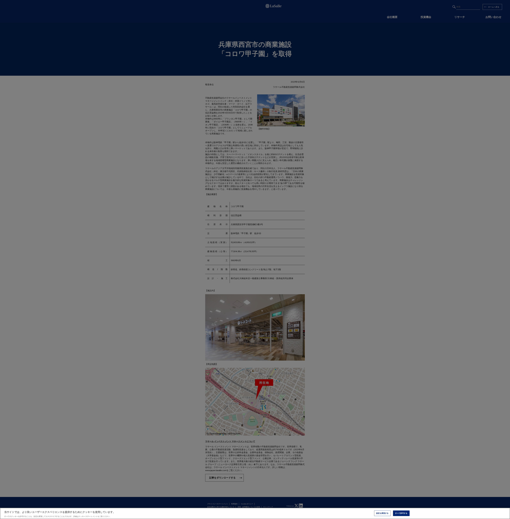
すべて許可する (401, 513)
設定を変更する (382, 513)
